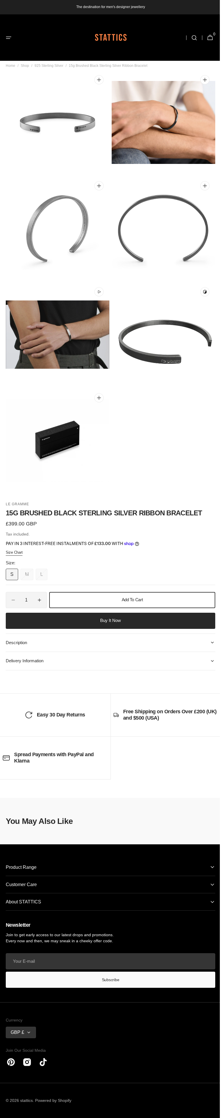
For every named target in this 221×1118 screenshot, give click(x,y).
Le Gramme (17, 504)
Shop (25, 74)
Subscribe (108, 979)
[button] (8, 37)
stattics (26, 1100)
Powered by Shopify (53, 1100)
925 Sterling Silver (49, 74)
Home (10, 74)
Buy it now (108, 620)
